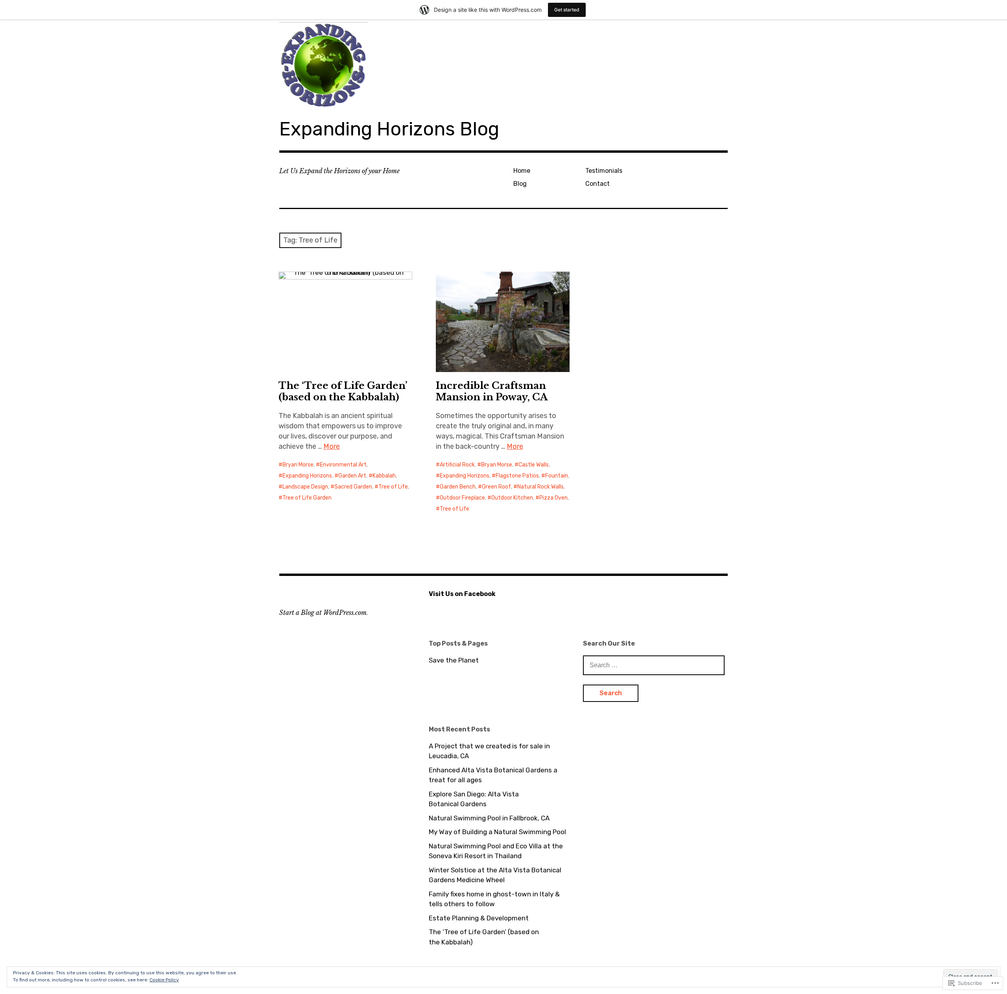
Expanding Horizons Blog (389, 129)
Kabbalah (384, 475)
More (331, 446)
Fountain (556, 475)
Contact (597, 183)
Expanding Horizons (307, 475)
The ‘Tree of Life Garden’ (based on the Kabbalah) (343, 391)
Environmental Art (343, 464)
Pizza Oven (553, 497)
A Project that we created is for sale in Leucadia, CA (489, 751)
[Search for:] (654, 665)
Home (521, 170)
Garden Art (352, 475)
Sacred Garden (353, 486)
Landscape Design (305, 486)
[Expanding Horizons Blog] (503, 63)
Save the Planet (454, 660)
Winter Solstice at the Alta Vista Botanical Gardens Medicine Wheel (495, 875)
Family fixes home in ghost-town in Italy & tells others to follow (494, 899)
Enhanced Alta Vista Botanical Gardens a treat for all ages (493, 775)
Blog (520, 183)
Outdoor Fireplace (462, 497)
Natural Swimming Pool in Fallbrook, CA (489, 818)
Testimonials (603, 170)
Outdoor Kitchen (512, 497)
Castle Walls (533, 464)
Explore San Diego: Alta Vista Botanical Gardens (474, 799)
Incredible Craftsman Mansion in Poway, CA (492, 391)
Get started (566, 10)
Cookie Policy (164, 980)
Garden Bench (458, 486)
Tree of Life (393, 486)
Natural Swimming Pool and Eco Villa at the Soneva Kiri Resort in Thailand (496, 851)
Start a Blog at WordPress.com (323, 612)
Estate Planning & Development (479, 918)
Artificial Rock (457, 464)
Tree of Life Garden (307, 497)
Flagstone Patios (517, 475)
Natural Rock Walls (540, 486)
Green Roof (496, 486)
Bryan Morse (298, 464)
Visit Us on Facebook (462, 594)
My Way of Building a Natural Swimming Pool (497, 832)
